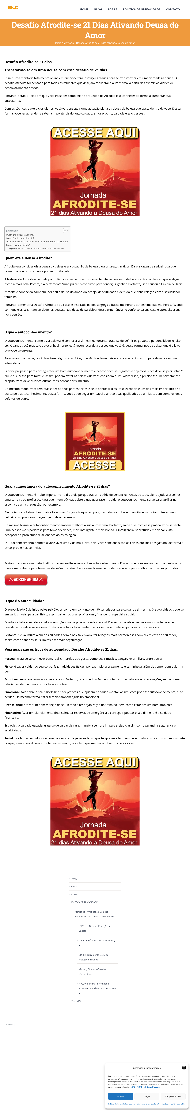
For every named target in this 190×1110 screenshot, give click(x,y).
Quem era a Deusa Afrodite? (20, 234)
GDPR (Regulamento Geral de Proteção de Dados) (93, 957)
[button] (184, 1067)
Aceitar (120, 1096)
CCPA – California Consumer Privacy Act (97, 943)
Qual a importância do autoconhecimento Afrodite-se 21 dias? (37, 241)
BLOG (74, 886)
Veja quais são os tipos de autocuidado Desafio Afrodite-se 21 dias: (36, 248)
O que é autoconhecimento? (20, 238)
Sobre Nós (181, 1104)
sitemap (9, 1024)
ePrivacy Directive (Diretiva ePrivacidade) (92, 971)
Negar (147, 1096)
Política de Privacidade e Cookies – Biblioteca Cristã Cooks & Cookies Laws (138, 1104)
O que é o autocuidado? (18, 245)
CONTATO (76, 1001)
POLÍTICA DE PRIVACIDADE (84, 902)
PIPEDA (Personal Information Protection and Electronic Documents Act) (97, 988)
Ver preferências (173, 1096)
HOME (74, 878)
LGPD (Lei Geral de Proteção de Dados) (94, 928)
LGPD (173, 1104)
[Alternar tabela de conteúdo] (64, 230)
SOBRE (74, 894)
